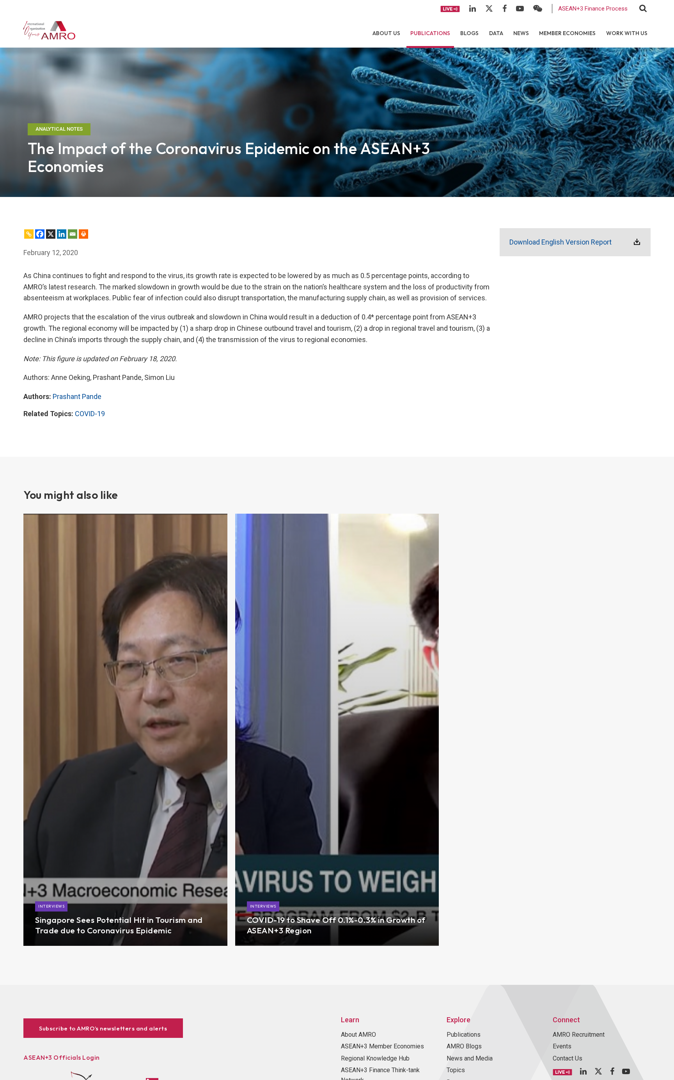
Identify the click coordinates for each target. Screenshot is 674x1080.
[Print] (83, 234)
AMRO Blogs (464, 1046)
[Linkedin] (61, 234)
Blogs (469, 33)
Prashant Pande (77, 396)
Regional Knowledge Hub (375, 1058)
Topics (456, 1070)
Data (496, 33)
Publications (430, 33)
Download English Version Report (560, 242)
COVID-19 (90, 414)
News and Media (470, 1058)
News (521, 33)
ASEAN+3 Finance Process (593, 8)
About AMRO (358, 1034)
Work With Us (626, 33)
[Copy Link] (29, 234)
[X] (50, 234)
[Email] (72, 234)
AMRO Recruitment (579, 1034)
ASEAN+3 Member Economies (382, 1046)
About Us (386, 33)
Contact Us (567, 1058)
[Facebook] (39, 234)
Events (562, 1046)
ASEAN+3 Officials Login (61, 1057)
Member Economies (567, 33)
